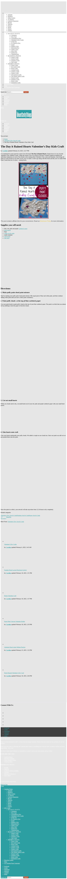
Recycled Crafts (15, 67)
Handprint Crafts (15, 82)
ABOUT (6, 769)
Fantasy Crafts (15, 71)
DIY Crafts (7, 32)
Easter (13, 44)
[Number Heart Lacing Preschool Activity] (35, 559)
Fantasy (10, 30)
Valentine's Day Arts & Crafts (9, 515)
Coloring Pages (8, 13)
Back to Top (4, 784)
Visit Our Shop (8, 761)
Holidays (10, 16)
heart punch (7, 230)
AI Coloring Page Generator (12, 87)
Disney (10, 26)
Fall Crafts (14, 62)
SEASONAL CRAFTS (14, 56)
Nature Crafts (15, 73)
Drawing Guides (8, 84)
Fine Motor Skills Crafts (17, 76)
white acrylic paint (9, 233)
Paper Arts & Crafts (34, 515)
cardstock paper (23, 228)
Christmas (14, 35)
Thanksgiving (15, 54)
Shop (5, 86)
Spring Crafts (14, 59)
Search (26, 92)
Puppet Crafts (15, 78)
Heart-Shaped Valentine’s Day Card (14, 673)
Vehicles (10, 24)
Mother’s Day (15, 46)
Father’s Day (14, 49)
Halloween (14, 52)
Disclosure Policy (45, 221)
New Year (14, 37)
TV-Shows (11, 19)
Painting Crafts (15, 79)
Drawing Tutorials (9, 758)
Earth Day (14, 41)
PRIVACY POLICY (10, 774)
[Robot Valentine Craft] (35, 584)
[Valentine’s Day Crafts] (35, 533)
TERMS (6, 772)
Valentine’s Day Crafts (17, 40)
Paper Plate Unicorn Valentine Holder (14, 621)
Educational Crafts (16, 74)
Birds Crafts (14, 81)
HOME (6, 767)
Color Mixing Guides (10, 760)
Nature (9, 29)
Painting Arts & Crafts (23, 515)
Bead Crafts (14, 68)
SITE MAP (7, 775)
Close (2, 786)
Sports (9, 27)
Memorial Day (15, 48)
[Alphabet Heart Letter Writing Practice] (35, 636)
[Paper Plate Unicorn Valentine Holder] (35, 610)
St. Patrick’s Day (15, 43)
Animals (10, 14)
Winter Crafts (14, 57)
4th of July (14, 51)
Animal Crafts (15, 70)
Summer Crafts (15, 60)
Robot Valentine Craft (10, 596)
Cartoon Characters (13, 21)
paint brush (7, 236)
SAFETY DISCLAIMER (11, 771)
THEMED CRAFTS (13, 63)
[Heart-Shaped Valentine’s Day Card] (35, 661)
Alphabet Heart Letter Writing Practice (14, 647)
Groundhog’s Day (16, 38)
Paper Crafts (14, 65)
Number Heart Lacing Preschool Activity (15, 570)
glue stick (6, 238)
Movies (10, 22)
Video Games (11, 18)
